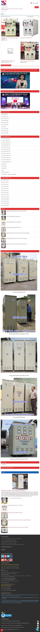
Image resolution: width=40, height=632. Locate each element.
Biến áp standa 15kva (5, 182)
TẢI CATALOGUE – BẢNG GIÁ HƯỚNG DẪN (8, 174)
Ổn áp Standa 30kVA (4, 128)
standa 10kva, (12, 8)
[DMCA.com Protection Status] (3, 612)
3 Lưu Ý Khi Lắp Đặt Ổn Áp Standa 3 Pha (13, 216)
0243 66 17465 (6, 584)
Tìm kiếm (37, 7)
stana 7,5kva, (7, 8)
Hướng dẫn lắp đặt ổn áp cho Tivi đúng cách (15, 505)
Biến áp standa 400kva (5, 203)
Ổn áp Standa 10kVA (4, 120)
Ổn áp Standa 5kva (4, 116)
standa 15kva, (16, 8)
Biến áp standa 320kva (5, 201)
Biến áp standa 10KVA (5, 180)
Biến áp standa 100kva (5, 194)
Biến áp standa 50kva (5, 188)
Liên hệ (2, 170)
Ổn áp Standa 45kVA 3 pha (5, 147)
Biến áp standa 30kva (5, 186)
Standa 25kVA (3, 126)
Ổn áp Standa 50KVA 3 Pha (5, 149)
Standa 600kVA (3, 168)
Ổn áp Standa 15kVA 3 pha (5, 140)
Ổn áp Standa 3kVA (4, 114)
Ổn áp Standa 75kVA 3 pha (5, 153)
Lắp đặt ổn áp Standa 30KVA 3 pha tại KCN (13, 227)
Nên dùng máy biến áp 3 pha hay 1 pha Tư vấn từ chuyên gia (16, 238)
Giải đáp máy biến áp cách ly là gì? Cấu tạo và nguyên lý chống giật (13, 544)
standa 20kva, (21, 8)
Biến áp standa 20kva (5, 184)
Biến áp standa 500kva (5, 205)
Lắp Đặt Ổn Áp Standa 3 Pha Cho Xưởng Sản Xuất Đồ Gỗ (13, 490)
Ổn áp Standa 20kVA (4, 122)
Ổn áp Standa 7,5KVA (5, 118)
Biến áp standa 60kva (5, 190)
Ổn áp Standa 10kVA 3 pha (5, 138)
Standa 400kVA (3, 163)
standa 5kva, (3, 8)
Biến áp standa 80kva (5, 192)
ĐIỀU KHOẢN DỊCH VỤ (5, 172)
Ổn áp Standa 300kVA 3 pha (6, 161)
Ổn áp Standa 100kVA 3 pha (6, 155)
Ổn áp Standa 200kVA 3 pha (6, 159)
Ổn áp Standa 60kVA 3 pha (5, 151)
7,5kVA (3, 464)
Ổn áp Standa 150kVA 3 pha (6, 157)
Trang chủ (2, 11)
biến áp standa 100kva (4, 9)
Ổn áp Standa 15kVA (4, 124)
